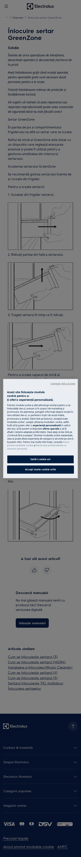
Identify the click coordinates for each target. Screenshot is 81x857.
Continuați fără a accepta (62, 383)
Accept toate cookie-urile (40, 469)
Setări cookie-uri (40, 459)
